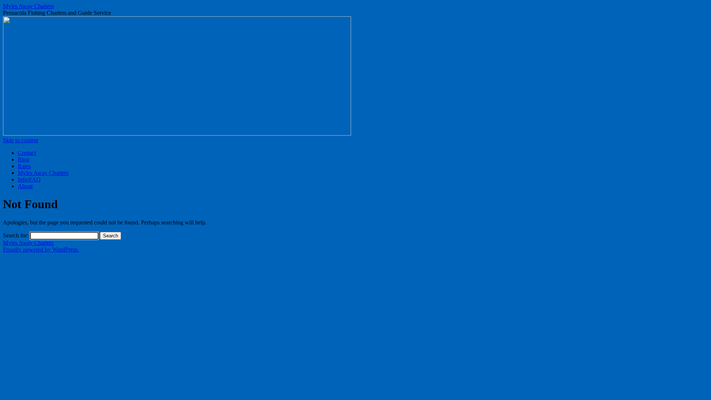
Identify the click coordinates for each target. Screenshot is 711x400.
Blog (23, 159)
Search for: (16, 235)
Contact (27, 153)
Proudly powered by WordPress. (41, 249)
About (25, 186)
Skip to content (20, 140)
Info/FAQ (29, 179)
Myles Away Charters (28, 6)
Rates (24, 166)
